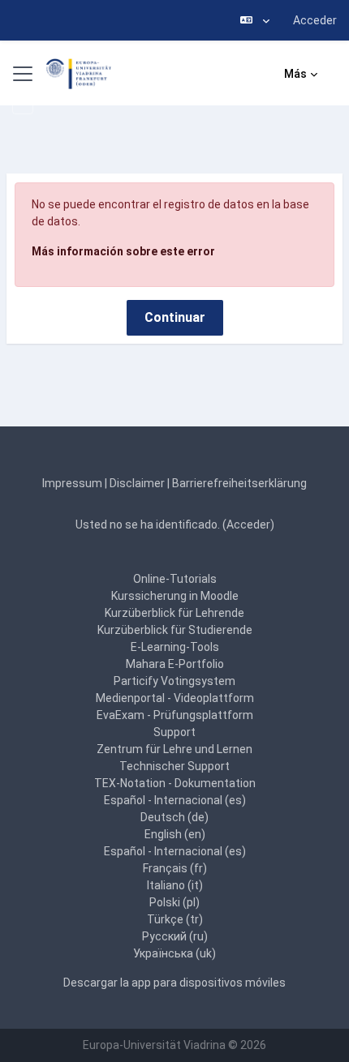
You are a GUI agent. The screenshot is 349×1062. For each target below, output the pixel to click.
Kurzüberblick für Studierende (174, 629)
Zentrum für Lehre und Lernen (174, 749)
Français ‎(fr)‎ (175, 868)
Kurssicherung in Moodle (175, 595)
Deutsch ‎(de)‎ (174, 817)
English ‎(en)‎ (174, 834)
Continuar (174, 317)
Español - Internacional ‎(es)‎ (175, 800)
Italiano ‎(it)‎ (175, 885)
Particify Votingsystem (174, 680)
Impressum (72, 483)
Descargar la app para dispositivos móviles (174, 982)
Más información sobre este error (123, 251)
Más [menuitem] (295, 73)
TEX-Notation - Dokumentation (175, 783)
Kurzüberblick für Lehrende (174, 612)
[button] (255, 20)
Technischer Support (174, 766)
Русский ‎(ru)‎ (175, 936)
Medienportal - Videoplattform (175, 698)
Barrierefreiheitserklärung (239, 483)
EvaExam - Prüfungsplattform (175, 715)
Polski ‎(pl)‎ (174, 902)
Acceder (315, 20)
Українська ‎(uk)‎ (174, 953)
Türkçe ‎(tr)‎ (175, 919)
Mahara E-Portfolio (175, 663)
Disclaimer (137, 483)
